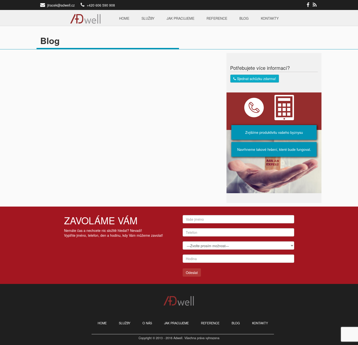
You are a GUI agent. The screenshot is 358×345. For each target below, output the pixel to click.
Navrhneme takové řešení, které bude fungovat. (274, 149)
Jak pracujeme (180, 18)
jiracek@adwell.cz (61, 5)
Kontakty (270, 18)
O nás (147, 323)
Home (124, 18)
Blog (244, 18)
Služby (147, 18)
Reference (217, 18)
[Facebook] (308, 5)
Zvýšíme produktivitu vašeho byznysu (274, 132)
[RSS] (315, 5)
